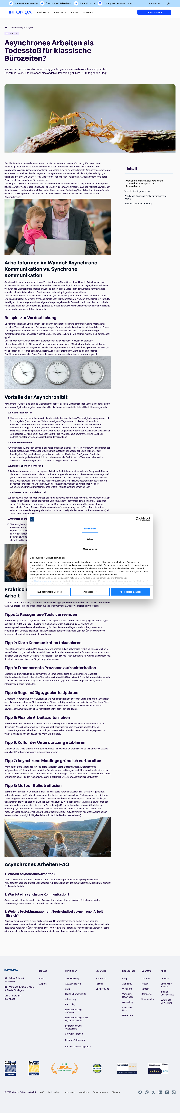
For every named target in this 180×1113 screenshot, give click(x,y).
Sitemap (116, 1092)
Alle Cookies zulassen (130, 591)
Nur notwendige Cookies (49, 591)
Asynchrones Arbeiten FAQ (138, 203)
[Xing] (167, 1092)
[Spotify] (174, 1092)
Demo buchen (154, 12)
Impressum (70, 1092)
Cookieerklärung (43, 581)
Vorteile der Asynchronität (137, 191)
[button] (154, 3)
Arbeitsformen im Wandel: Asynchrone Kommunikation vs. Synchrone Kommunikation (144, 183)
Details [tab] (90, 539)
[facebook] (140, 1092)
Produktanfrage (100, 1092)
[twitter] (153, 1092)
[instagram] (146, 1092)
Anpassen (88, 591)
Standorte (84, 1092)
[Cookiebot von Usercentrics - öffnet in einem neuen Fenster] (138, 519)
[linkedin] (160, 1092)
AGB (42, 1092)
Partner (75, 12)
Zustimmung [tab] (90, 528)
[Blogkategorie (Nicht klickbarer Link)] (7, 33)
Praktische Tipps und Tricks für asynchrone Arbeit (145, 197)
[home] (20, 12)
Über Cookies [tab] (90, 549)
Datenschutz (54, 1092)
